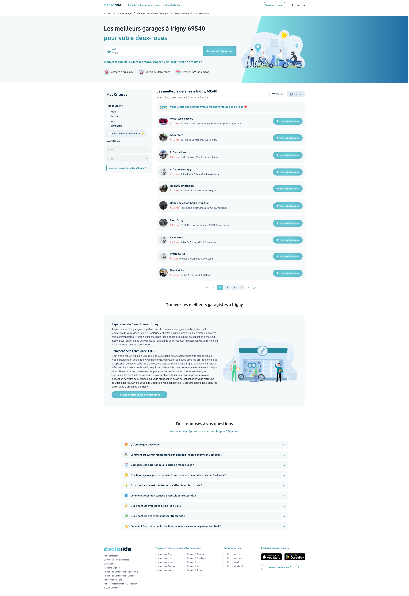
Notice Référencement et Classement (121, 584)
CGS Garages (110, 564)
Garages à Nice (194, 566)
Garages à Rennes (195, 570)
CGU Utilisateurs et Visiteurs (116, 560)
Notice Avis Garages (113, 580)
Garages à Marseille (167, 562)
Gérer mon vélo (233, 562)
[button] (204, 444)
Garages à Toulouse (196, 554)
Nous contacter (111, 556)
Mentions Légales (112, 568)
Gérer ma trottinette (235, 566)
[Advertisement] (128, 225)
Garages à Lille (193, 562)
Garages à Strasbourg (196, 558)
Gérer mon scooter (235, 558)
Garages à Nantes (166, 570)
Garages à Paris (165, 554)
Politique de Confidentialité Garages (119, 576)
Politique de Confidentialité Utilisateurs (121, 572)
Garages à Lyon (165, 558)
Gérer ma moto (233, 554)
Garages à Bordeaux (167, 566)
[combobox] (128, 150)
